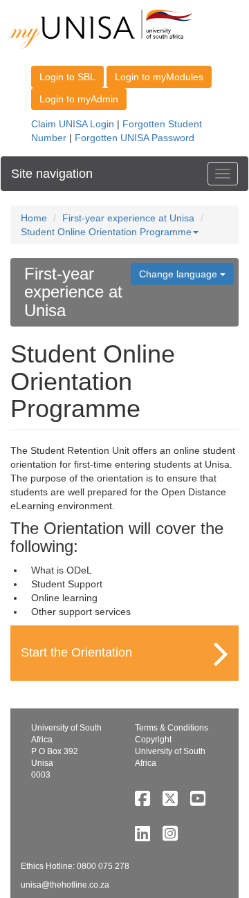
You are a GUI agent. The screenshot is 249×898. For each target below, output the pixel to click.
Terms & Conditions (171, 728)
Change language (179, 274)
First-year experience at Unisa (128, 217)
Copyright (153, 739)
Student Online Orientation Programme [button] (106, 231)
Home (34, 217)
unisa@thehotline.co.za (65, 885)
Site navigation (52, 174)
